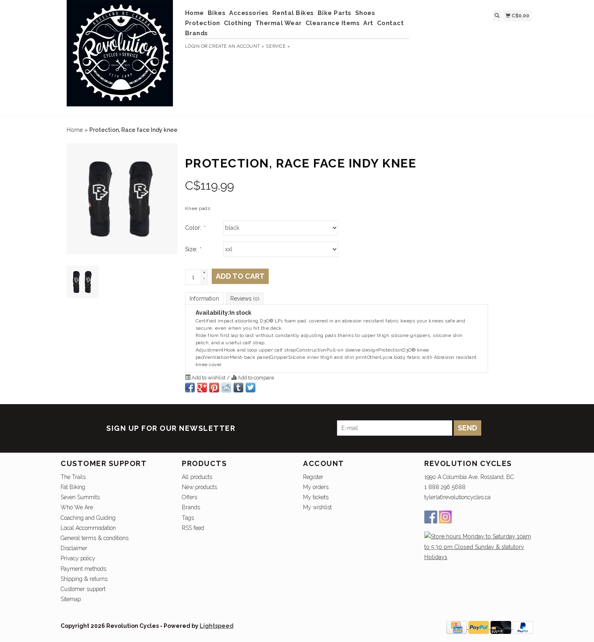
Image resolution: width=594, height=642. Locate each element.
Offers (189, 497)
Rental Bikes (293, 13)
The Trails (73, 477)
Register (313, 477)
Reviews (244, 298)
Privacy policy (78, 558)
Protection (202, 23)
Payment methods (83, 569)
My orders (316, 487)
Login (192, 46)
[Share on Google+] (202, 387)
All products (197, 477)
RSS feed (193, 528)
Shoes (365, 13)
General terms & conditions (94, 538)
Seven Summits (80, 497)
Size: (192, 249)
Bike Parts (335, 13)
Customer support (83, 589)
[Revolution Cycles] (120, 57)
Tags (188, 518)
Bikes (217, 13)
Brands (196, 33)
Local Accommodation (88, 528)
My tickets (316, 497)
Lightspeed (217, 626)
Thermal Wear (278, 23)
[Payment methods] (457, 627)
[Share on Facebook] (190, 387)
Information (204, 298)
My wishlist (317, 507)
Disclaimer (74, 548)
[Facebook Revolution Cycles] (430, 517)
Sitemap (71, 599)
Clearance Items (332, 23)
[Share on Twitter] (250, 387)
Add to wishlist (208, 378)
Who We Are (77, 507)
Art (368, 23)
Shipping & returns (84, 579)
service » (278, 46)
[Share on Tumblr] (238, 387)
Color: (194, 228)
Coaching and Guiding (88, 518)
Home (194, 13)
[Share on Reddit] (226, 387)
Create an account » (236, 46)
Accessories (249, 13)
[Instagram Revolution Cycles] (445, 517)
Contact (390, 23)
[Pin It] (214, 387)
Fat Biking (73, 487)
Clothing (238, 23)
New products (199, 487)
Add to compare (255, 378)
